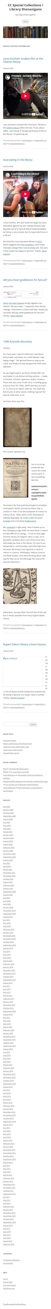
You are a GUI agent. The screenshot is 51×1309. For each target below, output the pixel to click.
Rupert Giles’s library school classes (24, 644)
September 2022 (9, 857)
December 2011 (9, 1184)
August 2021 (8, 882)
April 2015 (7, 1061)
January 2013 (8, 1147)
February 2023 (8, 847)
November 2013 (9, 1115)
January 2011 (8, 1209)
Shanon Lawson (17, 698)
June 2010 (7, 1232)
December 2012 (9, 1150)
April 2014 (7, 1099)
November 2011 (9, 1187)
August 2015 (8, 1049)
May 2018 (7, 954)
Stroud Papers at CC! (11, 753)
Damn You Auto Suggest (13, 303)
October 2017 (8, 976)
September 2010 (9, 1222)
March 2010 (7, 1241)
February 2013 (8, 1143)
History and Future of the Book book (17, 743)
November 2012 (9, 1153)
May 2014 (7, 1096)
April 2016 (7, 1024)
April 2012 (7, 1172)
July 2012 (6, 1165)
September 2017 (9, 980)
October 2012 (8, 1156)
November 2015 (9, 1039)
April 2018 (7, 958)
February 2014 (8, 1106)
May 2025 (7, 825)
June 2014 (7, 1093)
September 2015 (9, 1046)
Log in (5, 1279)
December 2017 (9, 970)
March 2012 (7, 1175)
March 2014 (7, 1102)
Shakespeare (30, 521)
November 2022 (9, 854)
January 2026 (8, 810)
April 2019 (7, 926)
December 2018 (9, 936)
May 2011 (7, 1200)
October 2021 (8, 879)
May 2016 (7, 1021)
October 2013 (8, 1118)
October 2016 (8, 1008)
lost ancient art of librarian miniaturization (22, 784)
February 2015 (8, 1068)
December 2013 (9, 1112)
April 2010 (7, 1238)
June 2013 (7, 1131)
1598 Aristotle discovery (17, 341)
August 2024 (8, 841)
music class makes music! (13, 750)
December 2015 (9, 1036)
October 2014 (8, 1080)
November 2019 (9, 910)
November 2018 (9, 939)
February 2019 (8, 929)
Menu (25, 21)
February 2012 (8, 1178)
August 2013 (8, 1124)
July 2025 (6, 822)
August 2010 (8, 1225)
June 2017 (7, 989)
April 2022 (7, 866)
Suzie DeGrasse (9, 775)
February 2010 (8, 1244)
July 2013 (6, 1128)
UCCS (39, 241)
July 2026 (6, 806)
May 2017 (7, 992)
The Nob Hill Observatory (19, 769)
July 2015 (6, 1052)
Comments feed (9, 1285)
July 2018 (6, 951)
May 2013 (7, 1134)
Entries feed (7, 1282)
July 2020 (6, 898)
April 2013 (7, 1137)
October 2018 (8, 942)
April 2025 (7, 828)
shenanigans (27, 140)
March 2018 (7, 961)
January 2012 (8, 1181)
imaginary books (9, 740)
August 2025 (8, 819)
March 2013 (7, 1140)
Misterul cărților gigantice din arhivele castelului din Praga (25, 781)
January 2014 (8, 1109)
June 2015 (7, 1055)
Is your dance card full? (20, 772)
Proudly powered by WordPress (14, 1304)
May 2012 (7, 1169)
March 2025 (7, 832)
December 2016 (9, 1005)
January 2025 (8, 835)
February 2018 (8, 964)
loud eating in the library (17, 160)
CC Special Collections (11, 1260)
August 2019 (8, 917)
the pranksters (27, 244)
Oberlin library (13, 127)
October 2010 (8, 1219)
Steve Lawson (16, 316)
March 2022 (7, 869)
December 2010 (9, 1213)
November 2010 (9, 1216)
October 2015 (8, 1043)
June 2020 (7, 901)
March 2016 (7, 1027)
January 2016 (8, 1033)
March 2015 (7, 1065)
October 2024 (8, 838)
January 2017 (8, 1002)
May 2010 (7, 1235)
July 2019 (6, 920)
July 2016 (6, 1017)
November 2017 (9, 973)
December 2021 (9, 873)
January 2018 (8, 967)
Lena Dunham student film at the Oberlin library (23, 60)
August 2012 (8, 1162)
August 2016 (8, 1014)
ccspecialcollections (17, 143)
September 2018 (9, 945)
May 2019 (7, 923)
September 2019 (9, 913)
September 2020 (9, 891)
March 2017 (7, 995)
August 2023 (8, 844)
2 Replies (6, 348)
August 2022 (8, 860)
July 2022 (6, 863)
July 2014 (6, 1090)
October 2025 (8, 813)
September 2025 (9, 816)
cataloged (10, 527)
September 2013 (9, 1121)
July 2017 (6, 986)
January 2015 (8, 1071)
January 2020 (8, 907)
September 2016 (9, 1011)
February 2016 (8, 1030)
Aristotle (6, 521)
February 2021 (8, 885)
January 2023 (8, 850)
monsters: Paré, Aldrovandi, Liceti (16, 747)
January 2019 (8, 932)
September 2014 (9, 1084)
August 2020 (8, 895)
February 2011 (8, 1206)
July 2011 (6, 1197)
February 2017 (8, 998)
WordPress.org (9, 1288)
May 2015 (7, 1058)
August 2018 (8, 948)
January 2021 (8, 888)
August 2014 (8, 1087)
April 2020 (7, 904)
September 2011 (9, 1194)
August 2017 (8, 983)
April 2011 (7, 1203)
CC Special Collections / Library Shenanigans (25, 7)
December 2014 (9, 1074)
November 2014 (9, 1077)
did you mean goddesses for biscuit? (25, 280)
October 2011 (8, 1191)
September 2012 (9, 1159)
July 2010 (6, 1228)
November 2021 (9, 876)
